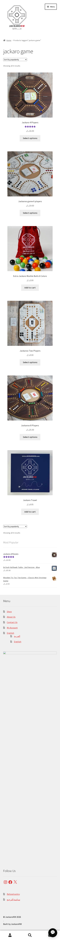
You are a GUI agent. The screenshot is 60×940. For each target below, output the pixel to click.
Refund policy (13, 894)
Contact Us (12, 622)
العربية (17, 636)
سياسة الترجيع (13, 899)
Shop (9, 611)
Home (8, 40)
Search (30, 935)
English (10, 633)
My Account (12, 627)
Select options (30, 138)
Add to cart (30, 287)
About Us (11, 616)
